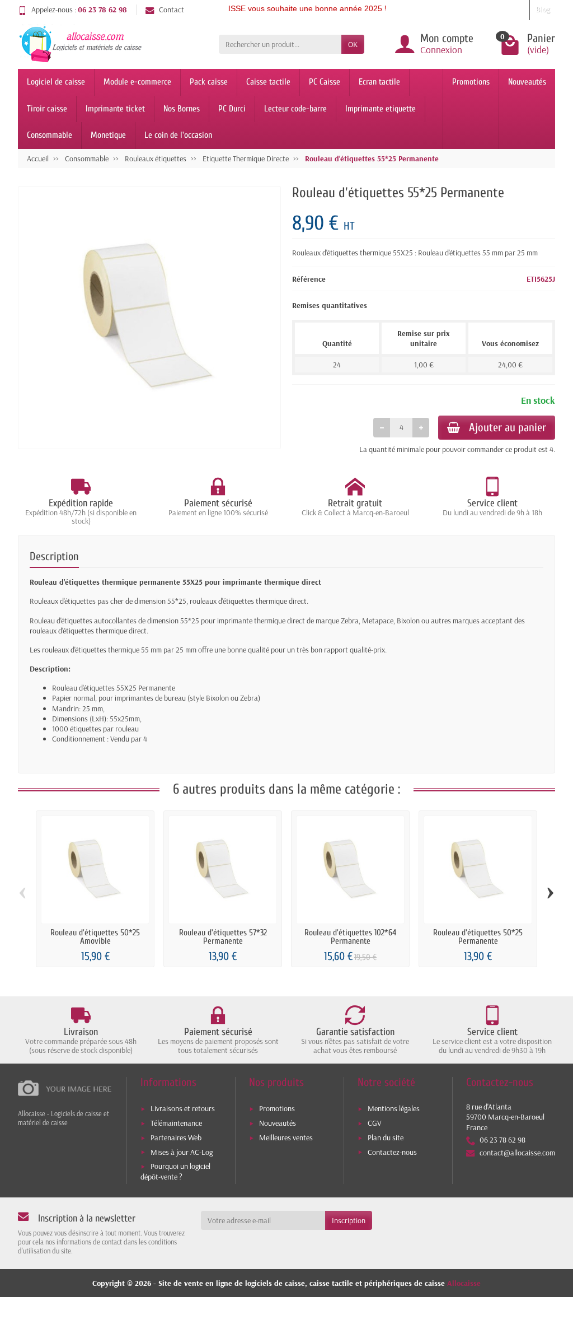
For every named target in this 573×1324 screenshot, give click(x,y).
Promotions (471, 82)
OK (353, 44)
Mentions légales (394, 1108)
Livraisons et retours (183, 1108)
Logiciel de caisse (56, 82)
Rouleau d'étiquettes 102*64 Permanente (350, 936)
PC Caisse (324, 82)
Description (54, 556)
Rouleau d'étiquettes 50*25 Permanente (478, 936)
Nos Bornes (181, 109)
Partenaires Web (176, 1137)
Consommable (49, 135)
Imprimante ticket (115, 109)
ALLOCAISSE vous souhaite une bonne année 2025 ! (272, 8)
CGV (375, 1123)
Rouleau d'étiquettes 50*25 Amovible (95, 936)
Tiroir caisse (47, 109)
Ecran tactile (379, 82)
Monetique (108, 135)
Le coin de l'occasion (178, 135)
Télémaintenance (176, 1123)
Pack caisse (209, 82)
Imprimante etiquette (380, 109)
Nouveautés (527, 82)
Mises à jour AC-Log (182, 1152)
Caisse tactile (268, 82)
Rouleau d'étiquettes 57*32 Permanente (223, 936)
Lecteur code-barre (295, 109)
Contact (171, 9)
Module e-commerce (137, 82)
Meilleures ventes (286, 1137)
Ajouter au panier (507, 427)
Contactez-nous (392, 1152)
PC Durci (232, 109)
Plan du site (385, 1137)
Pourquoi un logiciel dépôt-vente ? (175, 1171)
